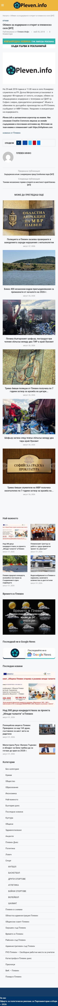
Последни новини (14, 812)
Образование (12, 787)
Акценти (10, 836)
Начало (6, 16)
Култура (9, 818)
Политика (10, 848)
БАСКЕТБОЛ (14, 873)
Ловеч (9, 854)
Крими (9, 775)
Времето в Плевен (14, 934)
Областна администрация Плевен (22, 915)
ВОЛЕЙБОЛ (13, 897)
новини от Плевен (12, 133)
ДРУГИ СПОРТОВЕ (17, 879)
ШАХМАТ (12, 903)
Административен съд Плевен (20, 946)
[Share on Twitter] (30, 143)
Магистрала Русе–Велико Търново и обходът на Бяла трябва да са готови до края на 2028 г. (19, 748)
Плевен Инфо (23, 32)
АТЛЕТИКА (13, 885)
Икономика (11, 793)
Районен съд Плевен (16, 940)
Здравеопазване (14, 830)
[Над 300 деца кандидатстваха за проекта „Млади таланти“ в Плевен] (29, 689)
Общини (9, 824)
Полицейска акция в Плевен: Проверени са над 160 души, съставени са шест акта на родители (17, 729)
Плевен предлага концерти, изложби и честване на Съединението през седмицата (14, 579)
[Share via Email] (38, 143)
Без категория (12, 769)
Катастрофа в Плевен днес (19, 958)
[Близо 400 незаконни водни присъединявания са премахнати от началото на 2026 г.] (29, 267)
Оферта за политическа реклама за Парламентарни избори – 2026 (28, 1003)
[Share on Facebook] (25, 143)
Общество (10, 781)
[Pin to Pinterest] (34, 143)
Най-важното (12, 799)
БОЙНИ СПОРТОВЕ (17, 891)
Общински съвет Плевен (17, 921)
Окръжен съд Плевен (16, 928)
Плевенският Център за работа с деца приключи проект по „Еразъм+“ (41, 546)
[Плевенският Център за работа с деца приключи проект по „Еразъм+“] (43, 532)
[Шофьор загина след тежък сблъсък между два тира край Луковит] (29, 416)
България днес (13, 805)
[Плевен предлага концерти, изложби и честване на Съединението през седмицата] (15, 563)
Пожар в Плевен (13, 976)
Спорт (8, 860)
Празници (10, 964)
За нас (3, 998)
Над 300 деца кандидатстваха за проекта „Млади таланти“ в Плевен (26, 712)
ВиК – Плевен (12, 970)
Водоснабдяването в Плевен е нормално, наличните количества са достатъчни (43, 577)
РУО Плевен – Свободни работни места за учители (30, 952)
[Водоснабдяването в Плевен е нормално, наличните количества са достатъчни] (43, 563)
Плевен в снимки (14, 909)
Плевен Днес (12, 842)
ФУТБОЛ (12, 867)
